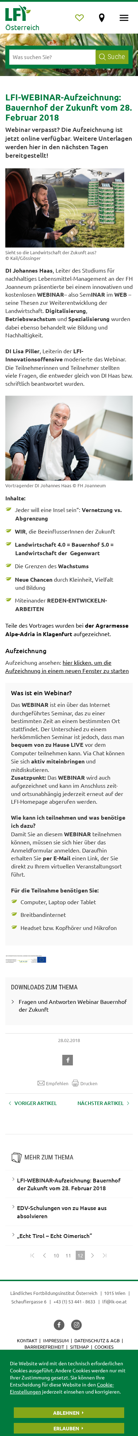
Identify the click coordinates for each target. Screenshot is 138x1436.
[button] (69, 1059)
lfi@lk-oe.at (114, 1301)
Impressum (56, 1340)
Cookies (104, 1347)
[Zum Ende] (104, 1255)
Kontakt (27, 1340)
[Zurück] (44, 1255)
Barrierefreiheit (44, 1347)
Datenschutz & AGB (97, 1340)
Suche (116, 57)
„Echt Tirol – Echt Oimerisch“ (54, 1235)
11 (68, 1255)
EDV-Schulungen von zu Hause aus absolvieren (62, 1212)
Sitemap (79, 1347)
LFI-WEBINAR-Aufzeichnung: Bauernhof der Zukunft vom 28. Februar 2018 (68, 1184)
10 (56, 1255)
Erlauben (66, 1428)
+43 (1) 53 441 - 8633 (74, 1301)
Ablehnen (66, 1412)
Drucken (88, 1083)
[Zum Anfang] (32, 1255)
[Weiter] (92, 1255)
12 (81, 1256)
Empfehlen (57, 1083)
